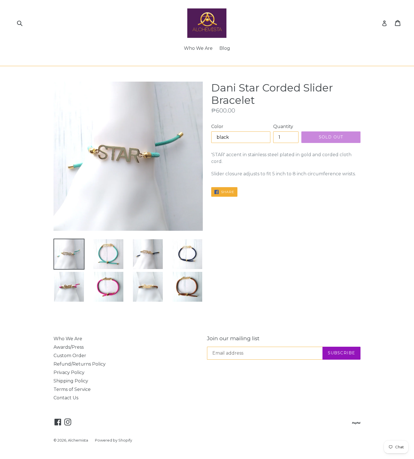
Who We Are (198, 48)
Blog (224, 48)
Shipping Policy (71, 381)
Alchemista (78, 440)
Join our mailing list (233, 338)
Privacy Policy (69, 372)
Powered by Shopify (113, 440)
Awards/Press (69, 347)
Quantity (283, 126)
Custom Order (70, 355)
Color (217, 126)
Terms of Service (72, 389)
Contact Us (66, 397)
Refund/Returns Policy (80, 364)
